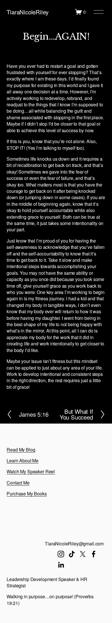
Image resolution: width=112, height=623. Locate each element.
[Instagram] (60, 554)
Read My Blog (21, 450)
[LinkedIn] (60, 565)
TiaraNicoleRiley (28, 12)
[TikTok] (71, 554)
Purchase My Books (27, 494)
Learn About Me (22, 460)
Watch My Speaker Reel (31, 471)
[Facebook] (93, 554)
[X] (82, 554)
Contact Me (18, 483)
